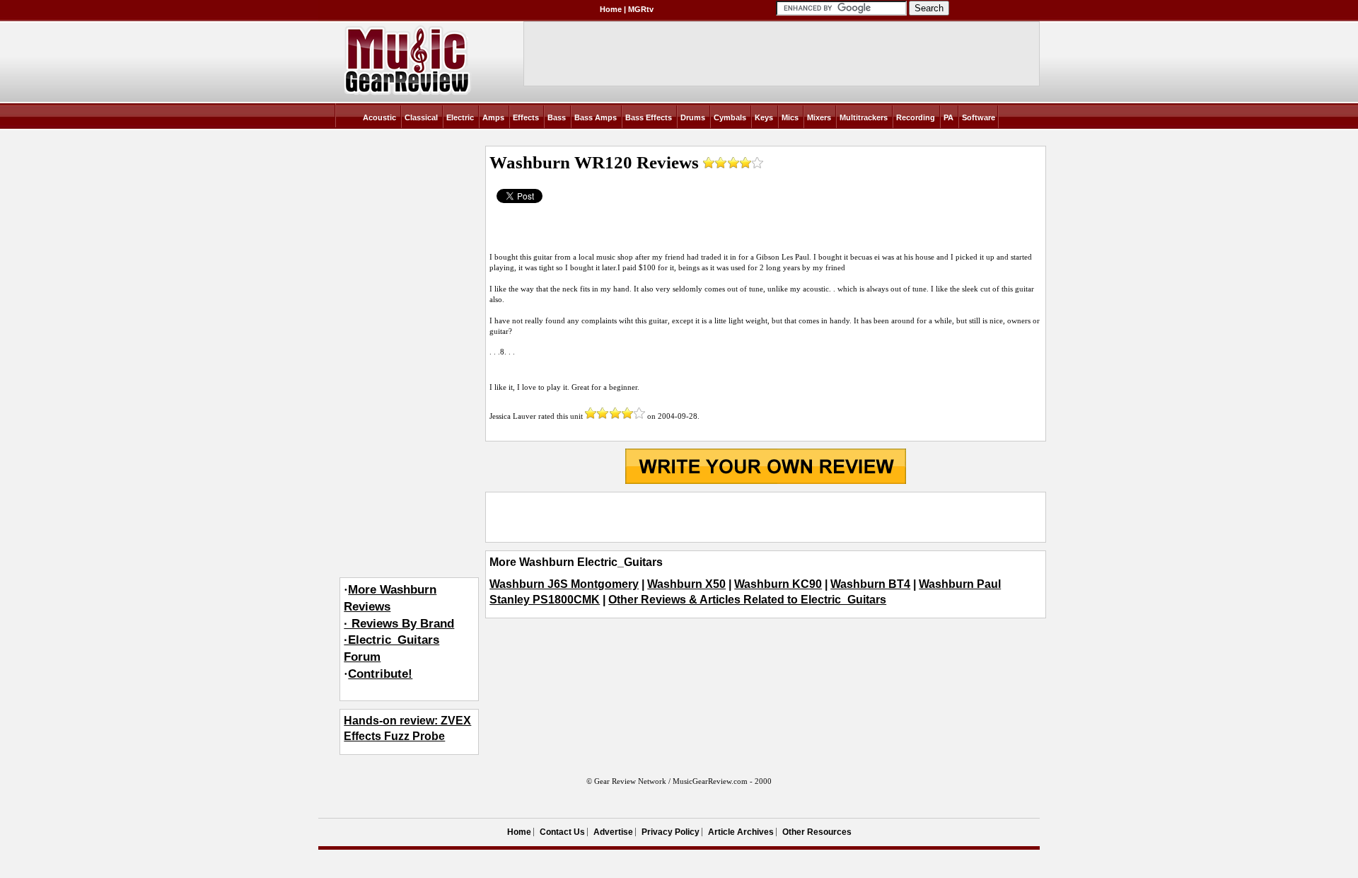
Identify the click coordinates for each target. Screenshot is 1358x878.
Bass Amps (595, 117)
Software (978, 117)
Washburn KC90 (778, 584)
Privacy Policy (671, 832)
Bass (556, 117)
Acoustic (379, 117)
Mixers (819, 117)
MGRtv (641, 9)
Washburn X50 (686, 584)
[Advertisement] (765, 517)
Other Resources (817, 832)
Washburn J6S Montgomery (564, 584)
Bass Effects (648, 117)
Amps (493, 117)
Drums (692, 117)
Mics (790, 117)
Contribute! (380, 674)
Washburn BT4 (870, 584)
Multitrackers (864, 117)
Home (611, 9)
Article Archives (741, 832)
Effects (526, 117)
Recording (915, 117)
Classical (421, 117)
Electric (460, 117)
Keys (764, 117)
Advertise (613, 832)
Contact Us (562, 832)
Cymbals (730, 117)
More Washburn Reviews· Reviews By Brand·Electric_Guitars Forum (399, 623)
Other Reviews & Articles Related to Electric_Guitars (747, 600)
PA (948, 117)
